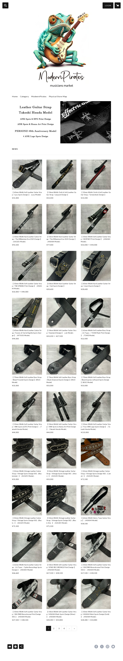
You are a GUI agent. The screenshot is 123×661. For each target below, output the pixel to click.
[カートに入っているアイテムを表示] (118, 5)
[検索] (5, 5)
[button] (108, 5)
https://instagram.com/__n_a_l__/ (107, 646)
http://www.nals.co (113, 646)
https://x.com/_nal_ (102, 646)
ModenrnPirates (38, 96)
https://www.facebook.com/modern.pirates (96, 646)
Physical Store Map (58, 96)
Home (15, 96)
